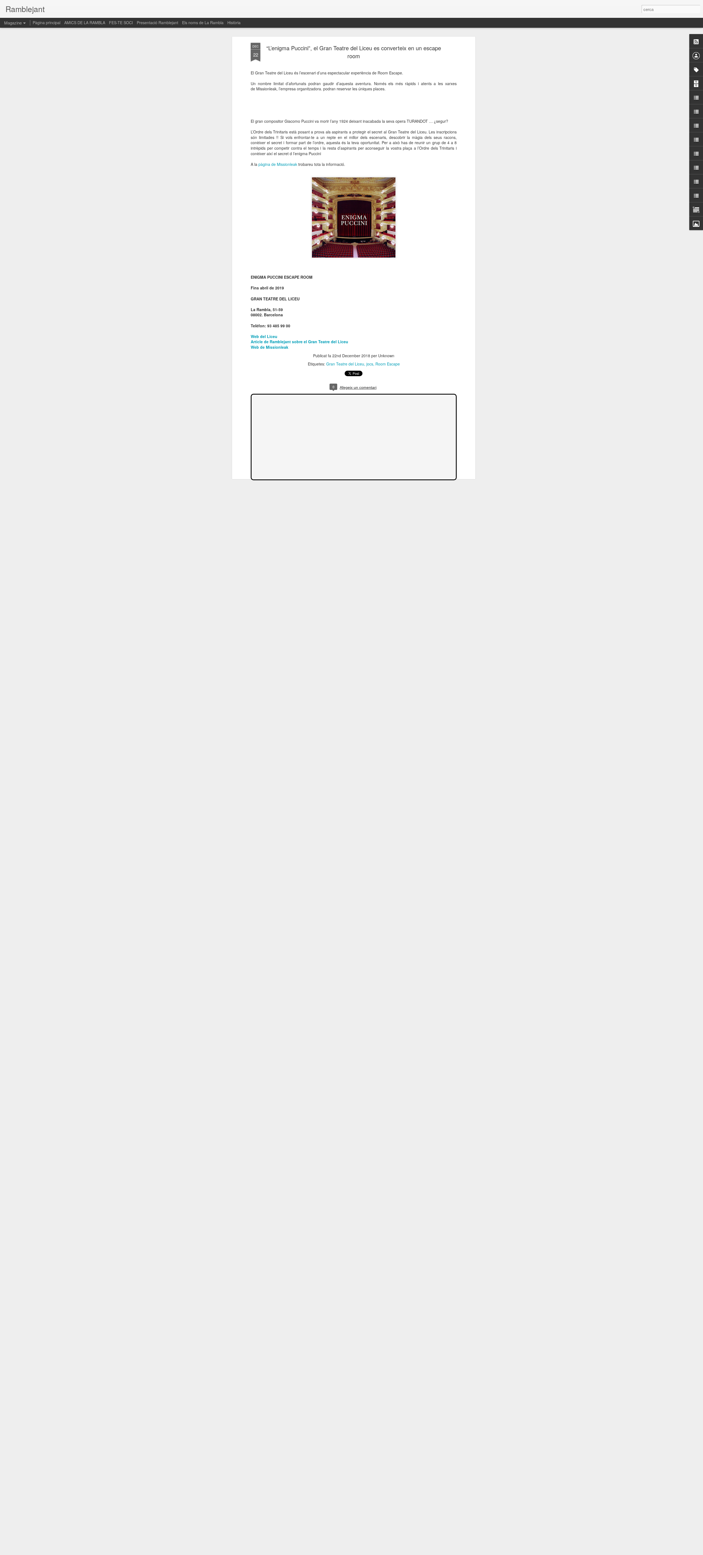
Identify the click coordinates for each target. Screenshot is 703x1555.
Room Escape (387, 364)
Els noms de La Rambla (203, 22)
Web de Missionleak (269, 347)
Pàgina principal (46, 22)
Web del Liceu (264, 336)
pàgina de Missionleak (278, 164)
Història (234, 22)
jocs (369, 364)
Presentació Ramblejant (157, 22)
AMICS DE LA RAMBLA (84, 22)
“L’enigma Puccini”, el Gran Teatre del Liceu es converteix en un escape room (353, 52)
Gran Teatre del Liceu (345, 364)
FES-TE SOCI (121, 22)
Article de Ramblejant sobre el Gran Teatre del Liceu (299, 341)
